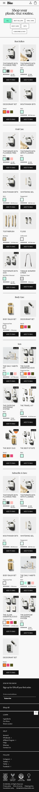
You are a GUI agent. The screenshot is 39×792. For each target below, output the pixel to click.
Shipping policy (29, 786)
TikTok (5, 764)
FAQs (5, 743)
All (7, 21)
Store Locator (7, 724)
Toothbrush (8, 231)
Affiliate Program (8, 740)
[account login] (30, 3)
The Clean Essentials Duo (27, 367)
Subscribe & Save (19, 31)
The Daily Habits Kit (10, 367)
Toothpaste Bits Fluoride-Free (10, 64)
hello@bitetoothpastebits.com (25, 788)
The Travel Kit (26, 405)
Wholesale (6, 738)
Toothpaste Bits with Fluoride (27, 64)
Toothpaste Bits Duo (10, 272)
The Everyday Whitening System (9, 407)
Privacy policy (7, 786)
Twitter (5, 761)
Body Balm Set (9, 319)
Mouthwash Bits (28, 104)
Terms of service (17, 786)
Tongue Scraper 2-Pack (27, 272)
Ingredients (7, 719)
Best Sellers (18, 21)
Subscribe (7, 699)
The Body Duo (9, 448)
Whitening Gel (27, 192)
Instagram (6, 759)
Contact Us (7, 747)
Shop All (6, 707)
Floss (23, 231)
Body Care (15, 26)
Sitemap (6, 745)
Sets (25, 26)
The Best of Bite (27, 448)
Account (6, 735)
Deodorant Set (10, 104)
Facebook (6, 766)
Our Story (6, 721)
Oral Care (30, 21)
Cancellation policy (8, 788)
